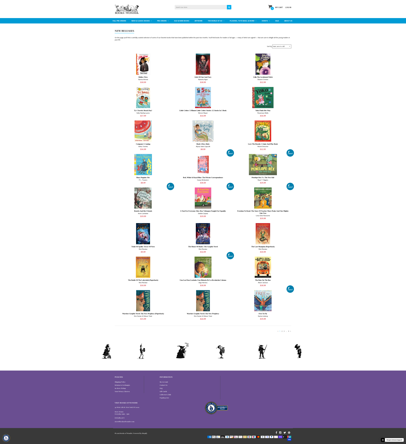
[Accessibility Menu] (6, 438)
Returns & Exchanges (122, 385)
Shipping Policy (120, 382)
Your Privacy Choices (122, 391)
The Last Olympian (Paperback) (263, 247)
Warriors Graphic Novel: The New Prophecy (203, 314)
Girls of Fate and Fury (203, 77)
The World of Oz (215, 21)
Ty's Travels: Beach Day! (143, 110)
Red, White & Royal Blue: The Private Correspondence (203, 177)
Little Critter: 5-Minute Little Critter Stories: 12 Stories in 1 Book (202, 110)
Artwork (198, 21)
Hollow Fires (143, 77)
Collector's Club (165, 395)
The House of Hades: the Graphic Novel (203, 247)
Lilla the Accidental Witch (263, 77)
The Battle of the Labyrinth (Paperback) (143, 280)
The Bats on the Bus (263, 280)
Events (265, 21)
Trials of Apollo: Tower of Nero (143, 247)
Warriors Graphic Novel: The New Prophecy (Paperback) (143, 314)
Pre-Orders (162, 21)
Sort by (269, 46)
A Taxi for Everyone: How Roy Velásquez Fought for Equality (203, 211)
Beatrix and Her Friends (143, 211)
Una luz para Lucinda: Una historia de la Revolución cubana (203, 280)
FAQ (161, 388)
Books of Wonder (126, 433)
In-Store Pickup (120, 388)
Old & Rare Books (181, 21)
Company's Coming (143, 144)
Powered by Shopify (140, 433)
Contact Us (163, 385)
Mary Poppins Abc (143, 177)
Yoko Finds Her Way (262, 110)
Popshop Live (164, 398)
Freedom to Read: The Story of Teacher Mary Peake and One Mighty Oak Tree (263, 212)
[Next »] (290, 331)
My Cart (279, 7)
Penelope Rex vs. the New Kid (263, 177)
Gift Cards (163, 391)
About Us (288, 21)
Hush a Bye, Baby (203, 144)
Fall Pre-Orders (119, 21)
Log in (288, 7)
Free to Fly (263, 314)
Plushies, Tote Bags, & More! (242, 21)
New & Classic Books (140, 21)
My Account (164, 382)
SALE (277, 21)
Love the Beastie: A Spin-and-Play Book (263, 144)
